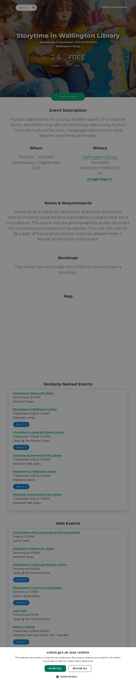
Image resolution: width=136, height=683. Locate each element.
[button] (68, 677)
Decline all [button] (80, 668)
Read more (87, 661)
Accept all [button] (55, 668)
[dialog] (68, 665)
